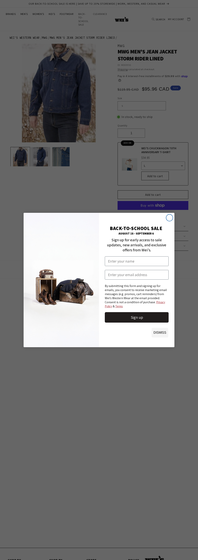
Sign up (137, 317)
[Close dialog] (169, 217)
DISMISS (160, 332)
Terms (119, 306)
